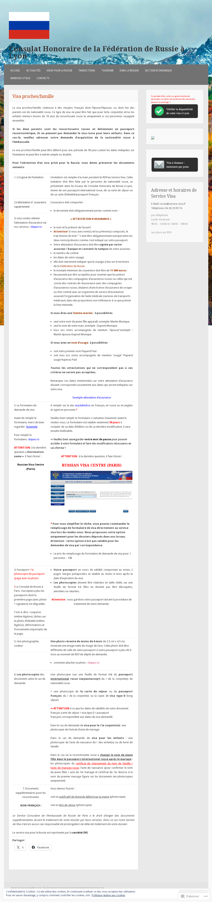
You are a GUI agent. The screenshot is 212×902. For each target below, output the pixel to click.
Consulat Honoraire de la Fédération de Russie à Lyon (97, 52)
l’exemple (31, 426)
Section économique (158, 70)
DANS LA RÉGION (129, 70)
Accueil (15, 70)
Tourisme (107, 70)
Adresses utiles (20, 78)
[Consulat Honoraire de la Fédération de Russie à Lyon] (29, 38)
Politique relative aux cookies (108, 895)
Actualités (33, 70)
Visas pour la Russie (59, 70)
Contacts (43, 78)
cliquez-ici (93, 662)
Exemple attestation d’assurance (92, 397)
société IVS (80, 832)
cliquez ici (36, 226)
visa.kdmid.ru (82, 405)
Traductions (86, 70)
